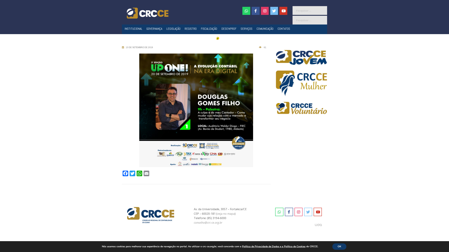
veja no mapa (226, 214)
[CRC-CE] (147, 13)
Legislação (173, 29)
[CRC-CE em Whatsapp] (246, 11)
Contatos (284, 29)
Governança (154, 29)
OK (339, 246)
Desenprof (228, 29)
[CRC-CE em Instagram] (298, 212)
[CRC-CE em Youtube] (283, 11)
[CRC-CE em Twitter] (274, 11)
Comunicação (265, 29)
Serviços (246, 29)
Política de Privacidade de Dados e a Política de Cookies (274, 246)
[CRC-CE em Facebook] (256, 11)
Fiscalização (209, 29)
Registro (191, 29)
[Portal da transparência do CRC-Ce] (224, 38)
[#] (265, 11)
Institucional (133, 29)
